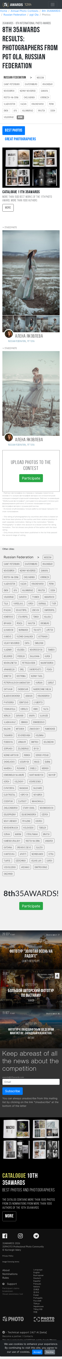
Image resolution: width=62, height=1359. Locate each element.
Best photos (13, 130)
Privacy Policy (7, 1256)
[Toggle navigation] (52, 4)
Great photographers (20, 139)
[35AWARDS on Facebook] (4, 1236)
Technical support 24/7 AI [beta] (27, 1332)
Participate (31, 478)
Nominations (9, 1274)
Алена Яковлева (29, 336)
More (8, 207)
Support (12, 1283)
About (6, 1270)
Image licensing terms (10, 1262)
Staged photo (11, 227)
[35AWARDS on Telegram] (36, 1236)
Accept (37, 1352)
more (20, 117)
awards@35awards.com (13, 1077)
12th (27, 4)
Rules (5, 1277)
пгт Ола (31, 341)
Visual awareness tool (12, 1294)
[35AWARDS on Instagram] (20, 1236)
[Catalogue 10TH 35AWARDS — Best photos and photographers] (31, 1139)
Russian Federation (15, 77)
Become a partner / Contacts (17, 1336)
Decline (50, 1352)
